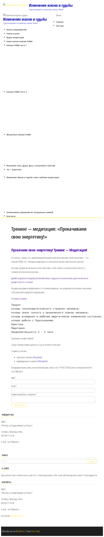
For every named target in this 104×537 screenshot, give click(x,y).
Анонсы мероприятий (16, 29)
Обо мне (60, 25)
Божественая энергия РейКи (19, 41)
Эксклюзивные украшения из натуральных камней (29, 212)
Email (14, 386)
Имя (13, 377)
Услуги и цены (13, 33)
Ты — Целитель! (14, 169)
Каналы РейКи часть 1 (16, 45)
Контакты (10, 216)
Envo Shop (35, 531)
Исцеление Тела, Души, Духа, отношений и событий (30, 165)
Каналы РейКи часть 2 (16, 91)
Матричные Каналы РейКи (18, 134)
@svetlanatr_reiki (16, 515)
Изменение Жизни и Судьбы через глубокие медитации (32, 177)
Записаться (19, 405)
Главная (59, 22)
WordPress (20, 531)
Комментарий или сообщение (24, 394)
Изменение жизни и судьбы (51, 5)
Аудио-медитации (15, 37)
